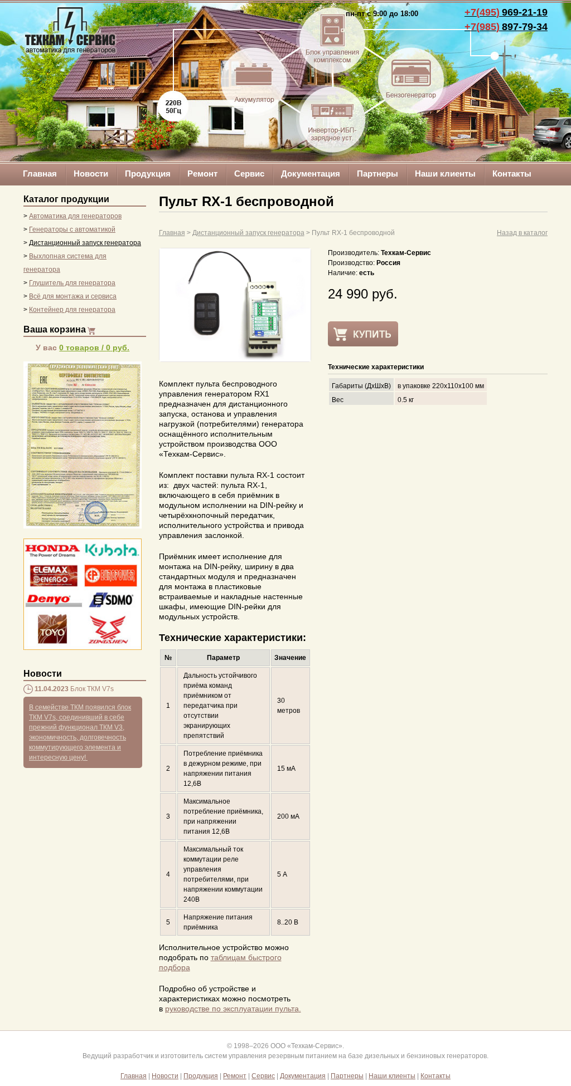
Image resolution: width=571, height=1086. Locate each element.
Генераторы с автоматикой (72, 229)
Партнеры (377, 173)
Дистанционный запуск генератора (85, 243)
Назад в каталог (522, 233)
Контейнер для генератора (72, 310)
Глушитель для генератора (72, 283)
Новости (91, 173)
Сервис (249, 173)
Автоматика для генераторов (75, 216)
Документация (310, 173)
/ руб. (94, 347)
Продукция (148, 173)
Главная (40, 173)
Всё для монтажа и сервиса (73, 296)
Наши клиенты (445, 173)
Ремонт (202, 173)
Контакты (511, 173)
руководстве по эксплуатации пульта (232, 1008)
